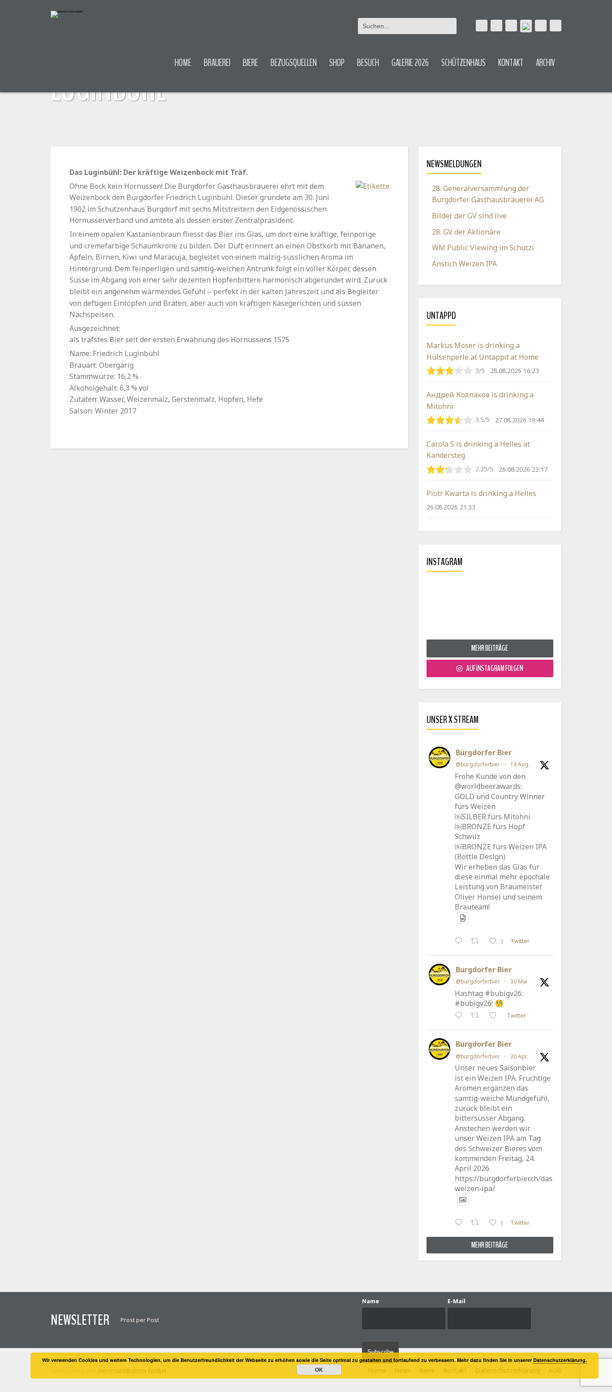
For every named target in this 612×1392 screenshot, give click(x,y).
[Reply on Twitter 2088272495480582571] (461, 941)
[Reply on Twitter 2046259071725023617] (461, 1223)
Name (370, 1301)
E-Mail (456, 1301)
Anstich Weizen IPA (464, 264)
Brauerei (217, 63)
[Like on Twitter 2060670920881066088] (495, 1016)
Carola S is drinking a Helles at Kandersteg (478, 450)
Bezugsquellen (294, 63)
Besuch (368, 63)
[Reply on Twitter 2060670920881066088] (461, 1016)
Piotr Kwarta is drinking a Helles (481, 493)
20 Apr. (519, 1056)
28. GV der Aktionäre (466, 232)
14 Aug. (520, 764)
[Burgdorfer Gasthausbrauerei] (66, 14)
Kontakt (510, 63)
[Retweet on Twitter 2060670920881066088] (478, 1016)
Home (183, 63)
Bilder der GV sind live (469, 216)
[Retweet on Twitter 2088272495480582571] (478, 941)
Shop (337, 63)
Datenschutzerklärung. (560, 1360)
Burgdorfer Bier (484, 752)
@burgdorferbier (478, 764)
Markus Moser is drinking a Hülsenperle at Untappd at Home (483, 351)
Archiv (545, 63)
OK (319, 1370)
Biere (250, 63)
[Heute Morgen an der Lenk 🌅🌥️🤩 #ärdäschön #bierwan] (490, 609)
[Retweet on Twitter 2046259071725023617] (478, 1223)
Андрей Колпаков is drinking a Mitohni (480, 400)
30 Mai (518, 981)
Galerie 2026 (410, 63)
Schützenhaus (463, 63)
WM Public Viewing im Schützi (483, 247)
